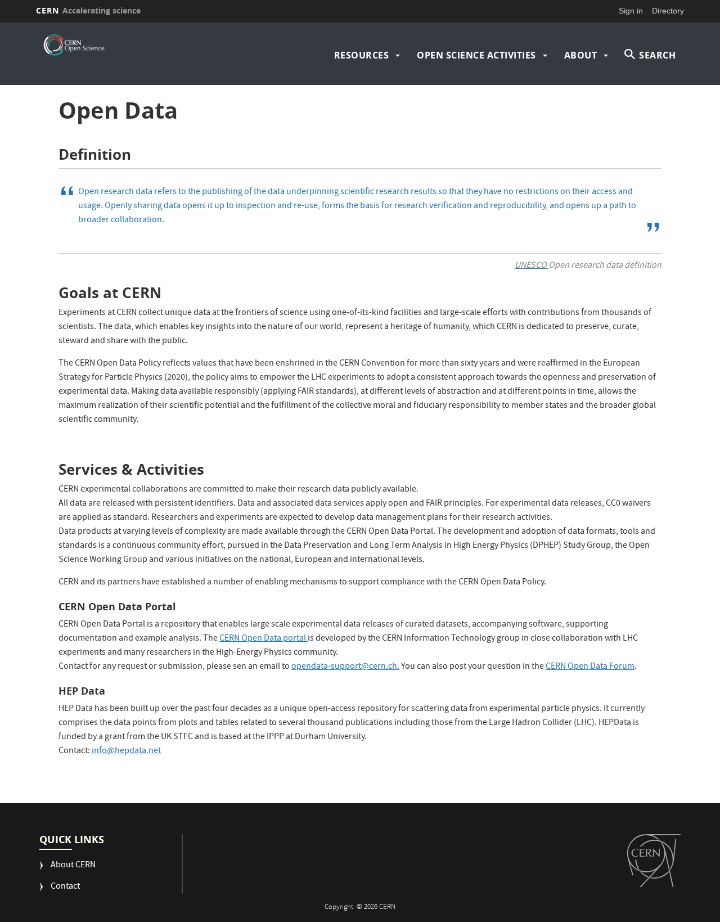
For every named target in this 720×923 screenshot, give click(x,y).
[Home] (73, 45)
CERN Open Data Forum (590, 667)
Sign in (631, 10)
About (580, 55)
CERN (88, 10)
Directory (668, 10)
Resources (361, 55)
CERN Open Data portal (263, 639)
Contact (65, 887)
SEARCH (657, 55)
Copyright (340, 907)
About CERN (73, 865)
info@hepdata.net (125, 751)
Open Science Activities (476, 55)
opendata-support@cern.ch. (345, 667)
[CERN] (654, 860)
